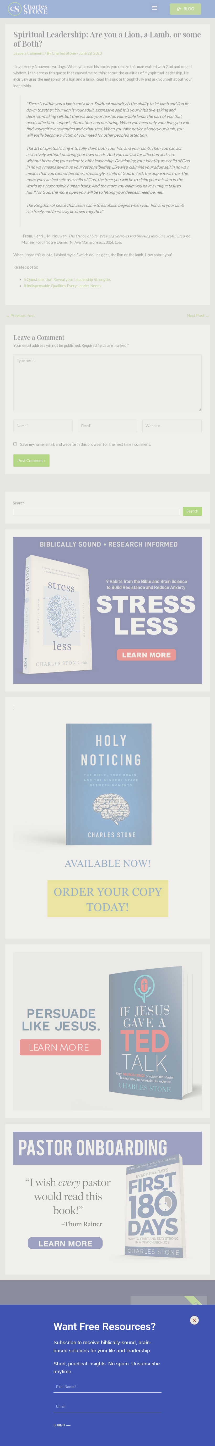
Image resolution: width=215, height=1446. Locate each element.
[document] (107, 723)
